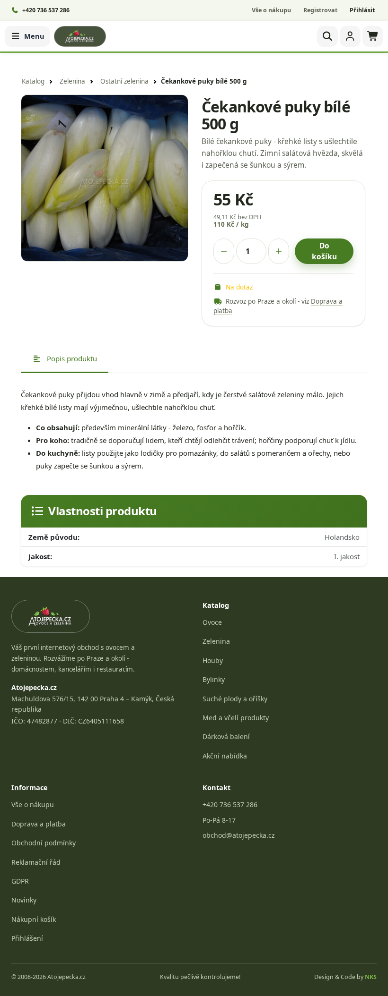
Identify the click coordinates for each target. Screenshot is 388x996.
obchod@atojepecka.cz (239, 835)
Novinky (23, 899)
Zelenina (72, 81)
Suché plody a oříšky (235, 698)
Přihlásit (362, 10)
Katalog (33, 81)
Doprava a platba (38, 823)
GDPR (20, 881)
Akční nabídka (225, 755)
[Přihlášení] (350, 36)
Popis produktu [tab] (71, 358)
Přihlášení (27, 938)
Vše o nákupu (271, 10)
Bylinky (214, 679)
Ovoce (212, 622)
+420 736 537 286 (230, 804)
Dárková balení (226, 736)
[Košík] (372, 36)
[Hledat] (327, 36)
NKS (371, 977)
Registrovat (320, 10)
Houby (213, 660)
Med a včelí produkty (236, 717)
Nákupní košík (33, 919)
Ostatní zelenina (124, 81)
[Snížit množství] (223, 251)
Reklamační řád (36, 862)
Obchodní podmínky (43, 842)
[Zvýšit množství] (278, 251)
